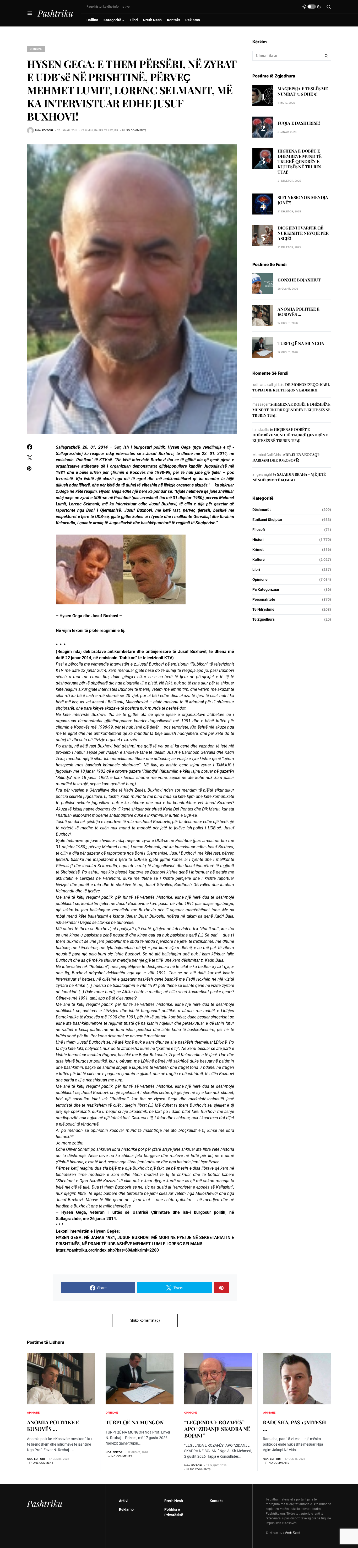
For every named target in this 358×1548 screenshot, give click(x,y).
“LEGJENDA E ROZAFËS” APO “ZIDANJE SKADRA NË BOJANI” (217, 1429)
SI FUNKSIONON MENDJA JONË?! (303, 200)
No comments (136, 130)
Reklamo (126, 1509)
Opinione (36, 48)
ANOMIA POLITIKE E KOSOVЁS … (298, 311)
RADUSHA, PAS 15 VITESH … (294, 1425)
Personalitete (263, 599)
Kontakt (216, 1501)
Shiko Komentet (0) (145, 1320)
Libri (256, 569)
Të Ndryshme (263, 609)
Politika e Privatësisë (173, 1512)
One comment (43, 1462)
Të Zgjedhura (263, 619)
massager (260, 404)
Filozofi (258, 529)
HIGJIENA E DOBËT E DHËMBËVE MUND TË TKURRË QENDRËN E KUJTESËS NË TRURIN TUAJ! (300, 161)
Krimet (258, 549)
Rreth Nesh (173, 1501)
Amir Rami (292, 1532)
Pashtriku (55, 13)
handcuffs (260, 429)
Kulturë (258, 559)
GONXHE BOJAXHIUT (299, 280)
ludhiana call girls (266, 385)
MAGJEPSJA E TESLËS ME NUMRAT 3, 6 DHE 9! (303, 91)
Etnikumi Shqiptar (267, 519)
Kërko (326, 55)
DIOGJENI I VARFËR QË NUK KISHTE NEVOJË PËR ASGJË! (303, 233)
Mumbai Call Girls (266, 455)
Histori (258, 539)
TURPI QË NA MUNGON (301, 343)
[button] (29, 13)
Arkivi (123, 1501)
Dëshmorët (261, 510)
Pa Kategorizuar (265, 589)
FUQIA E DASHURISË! (299, 122)
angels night (262, 474)
